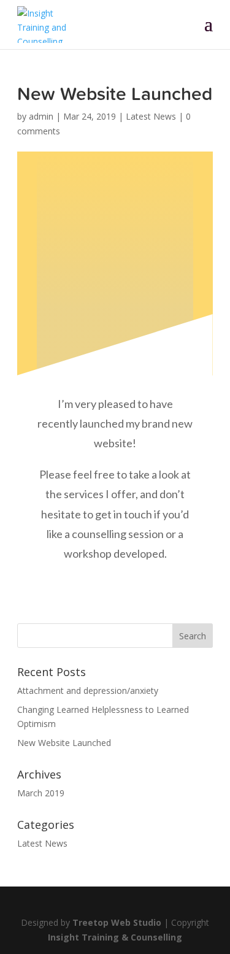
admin (41, 116)
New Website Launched (64, 742)
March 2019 (40, 793)
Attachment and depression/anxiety (87, 690)
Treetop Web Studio (116, 922)
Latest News (151, 116)
